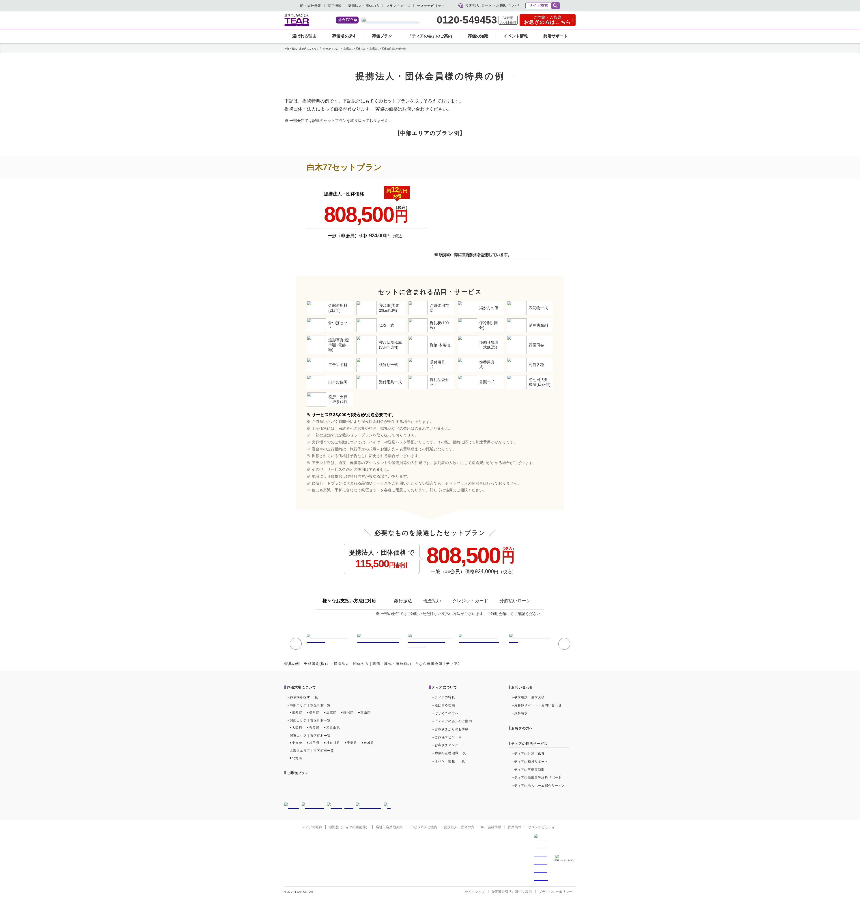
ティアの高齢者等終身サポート (538, 777)
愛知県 (297, 712)
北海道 (297, 758)
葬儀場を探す (344, 36)
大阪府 (297, 727)
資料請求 (521, 713)
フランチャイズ (398, 6)
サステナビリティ (431, 6)
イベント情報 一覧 (450, 761)
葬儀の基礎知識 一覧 (451, 753)
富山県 (366, 712)
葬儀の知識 (478, 36)
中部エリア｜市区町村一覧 (310, 705)
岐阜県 (314, 712)
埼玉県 (314, 743)
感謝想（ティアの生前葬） (349, 827)
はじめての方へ (446, 713)
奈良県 (314, 727)
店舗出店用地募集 (389, 827)
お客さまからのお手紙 (452, 729)
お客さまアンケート (450, 745)
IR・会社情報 (310, 6)
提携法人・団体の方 (363, 6)
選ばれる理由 (304, 36)
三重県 (331, 712)
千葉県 (352, 743)
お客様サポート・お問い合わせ (538, 705)
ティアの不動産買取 (529, 769)
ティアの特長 (445, 697)
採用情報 (335, 6)
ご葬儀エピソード (448, 737)
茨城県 (369, 743)
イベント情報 (516, 36)
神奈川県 (333, 743)
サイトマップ (475, 892)
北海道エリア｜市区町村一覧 (312, 750)
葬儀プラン (382, 36)
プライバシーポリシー (555, 892)
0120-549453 (466, 20)
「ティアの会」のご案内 (430, 36)
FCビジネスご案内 (423, 827)
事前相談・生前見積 (529, 697)
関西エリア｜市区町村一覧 (310, 720)
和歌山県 (333, 727)
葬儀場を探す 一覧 (304, 697)
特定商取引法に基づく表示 (512, 892)
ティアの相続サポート (531, 761)
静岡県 (348, 712)
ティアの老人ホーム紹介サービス (539, 785)
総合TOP (345, 20)
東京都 (297, 743)
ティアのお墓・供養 (529, 753)
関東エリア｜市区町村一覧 (310, 735)
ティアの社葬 (312, 827)
